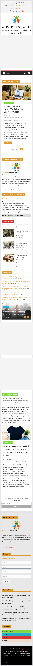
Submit (7, 581)
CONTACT (12, 651)
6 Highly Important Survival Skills (21, 256)
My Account (13, 8)
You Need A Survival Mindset (22, 232)
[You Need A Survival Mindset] (8, 233)
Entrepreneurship (8, 102)
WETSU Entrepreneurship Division (13, 117)
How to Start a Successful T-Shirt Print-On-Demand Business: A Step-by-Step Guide (16, 451)
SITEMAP (27, 655)
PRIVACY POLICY (7, 653)
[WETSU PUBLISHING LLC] (4, 73)
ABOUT (7, 651)
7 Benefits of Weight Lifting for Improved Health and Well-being (14, 311)
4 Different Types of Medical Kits (21, 244)
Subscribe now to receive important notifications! (16, 499)
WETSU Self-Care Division (20, 314)
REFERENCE (6, 655)
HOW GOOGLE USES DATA (17, 655)
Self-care (6, 306)
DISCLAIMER (15, 653)
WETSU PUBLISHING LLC (16, 27)
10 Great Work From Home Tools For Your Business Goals (14, 109)
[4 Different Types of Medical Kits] (8, 245)
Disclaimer (5, 172)
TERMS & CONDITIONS (22, 651)
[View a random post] (29, 73)
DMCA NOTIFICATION (25, 653)
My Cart (21, 8)
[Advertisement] (16, 51)
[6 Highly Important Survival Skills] (8, 258)
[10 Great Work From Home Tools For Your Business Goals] (16, 92)
